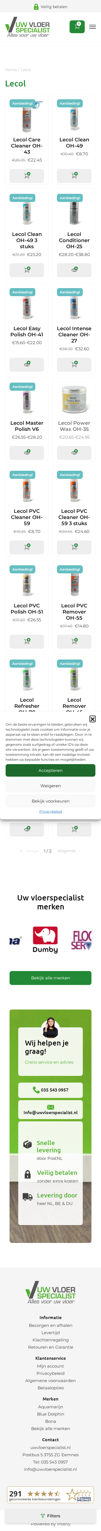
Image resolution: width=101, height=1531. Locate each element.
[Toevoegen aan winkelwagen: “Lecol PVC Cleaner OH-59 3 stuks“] (74, 547)
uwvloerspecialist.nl (50, 1447)
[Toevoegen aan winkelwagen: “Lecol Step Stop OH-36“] (74, 830)
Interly (63, 1524)
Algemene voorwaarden (50, 1380)
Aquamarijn (50, 1406)
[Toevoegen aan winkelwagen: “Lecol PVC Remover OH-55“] (74, 642)
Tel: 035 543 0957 (50, 1462)
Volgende (66, 850)
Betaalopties (51, 1387)
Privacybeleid (50, 811)
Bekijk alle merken (50, 978)
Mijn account (50, 1366)
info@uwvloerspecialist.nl (50, 1469)
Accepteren (50, 770)
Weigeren (50, 785)
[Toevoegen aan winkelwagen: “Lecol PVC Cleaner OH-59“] (27, 547)
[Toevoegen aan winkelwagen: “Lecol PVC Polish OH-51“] (27, 642)
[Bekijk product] (74, 270)
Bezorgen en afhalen (50, 1325)
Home (11, 69)
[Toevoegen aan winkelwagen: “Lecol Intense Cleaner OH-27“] (74, 365)
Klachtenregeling (51, 1339)
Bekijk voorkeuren (51, 801)
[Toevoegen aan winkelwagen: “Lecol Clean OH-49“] (74, 176)
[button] (92, 718)
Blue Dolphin (50, 1414)
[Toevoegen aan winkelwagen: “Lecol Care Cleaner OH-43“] (27, 176)
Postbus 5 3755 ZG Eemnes (50, 1454)
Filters (53, 1515)
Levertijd (51, 1332)
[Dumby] (43, 941)
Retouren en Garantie (50, 1347)
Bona (50, 1421)
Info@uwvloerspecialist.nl (51, 1112)
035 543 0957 (54, 1089)
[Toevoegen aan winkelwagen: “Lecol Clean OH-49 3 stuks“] (27, 270)
